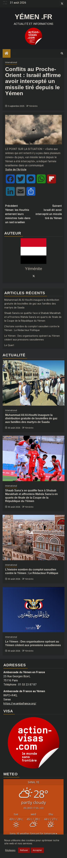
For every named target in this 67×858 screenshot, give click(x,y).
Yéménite (33, 106)
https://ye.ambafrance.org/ (19, 703)
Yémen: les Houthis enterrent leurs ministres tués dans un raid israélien (17, 214)
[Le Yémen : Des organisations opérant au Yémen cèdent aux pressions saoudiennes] (33, 609)
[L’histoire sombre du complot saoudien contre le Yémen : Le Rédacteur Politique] (33, 537)
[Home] (6, 53)
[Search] (62, 53)
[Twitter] (33, 275)
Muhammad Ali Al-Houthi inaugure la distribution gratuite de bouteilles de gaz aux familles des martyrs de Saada (31, 303)
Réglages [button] (10, 850)
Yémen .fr (33, 17)
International (11, 62)
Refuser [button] (24, 850)
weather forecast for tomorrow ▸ (33, 833)
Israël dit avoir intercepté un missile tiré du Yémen (49, 212)
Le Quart (9, 345)
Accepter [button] (37, 850)
